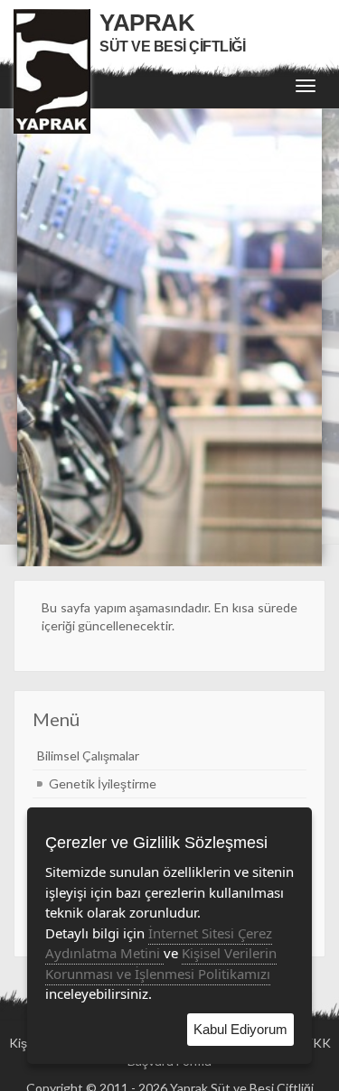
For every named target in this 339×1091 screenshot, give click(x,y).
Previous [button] (32, 337)
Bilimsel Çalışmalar (88, 755)
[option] (170, 337)
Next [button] (307, 337)
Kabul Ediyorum (240, 1029)
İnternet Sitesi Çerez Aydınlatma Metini (158, 943)
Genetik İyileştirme (102, 783)
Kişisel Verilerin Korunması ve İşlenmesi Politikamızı (161, 963)
